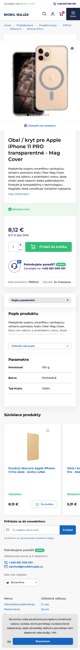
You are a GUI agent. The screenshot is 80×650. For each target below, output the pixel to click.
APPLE (67, 25)
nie (9, 641)
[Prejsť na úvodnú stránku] (16, 14)
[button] (44, 14)
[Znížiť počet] (20, 249)
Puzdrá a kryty (48, 25)
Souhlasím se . (29, 538)
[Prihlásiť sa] (53, 14)
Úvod (7, 25)
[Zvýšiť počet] (20, 244)
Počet (13, 247)
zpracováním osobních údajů (37, 538)
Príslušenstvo (25, 25)
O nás (45, 604)
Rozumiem (43, 641)
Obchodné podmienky (19, 604)
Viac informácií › (19, 194)
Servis (45, 609)
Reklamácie (12, 609)
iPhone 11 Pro (35, 29)
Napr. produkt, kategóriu (30, 31)
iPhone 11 (15, 29)
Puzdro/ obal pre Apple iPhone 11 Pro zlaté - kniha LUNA (31, 470)
